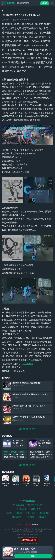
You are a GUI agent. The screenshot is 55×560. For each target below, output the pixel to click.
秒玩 (33, 556)
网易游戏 (19, 513)
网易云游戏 (28, 364)
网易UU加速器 (44, 513)
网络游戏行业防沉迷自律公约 (27, 537)
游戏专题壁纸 (30, 501)
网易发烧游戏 (29, 517)
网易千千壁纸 (30, 513)
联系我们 (24, 531)
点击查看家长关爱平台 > (29, 540)
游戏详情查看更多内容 (27, 429)
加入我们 (39, 531)
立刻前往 (44, 3)
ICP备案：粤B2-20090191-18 (27, 544)
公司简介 (7, 529)
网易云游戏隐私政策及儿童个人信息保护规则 (34, 529)
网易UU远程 (42, 517)
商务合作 (31, 531)
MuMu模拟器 (16, 517)
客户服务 (15, 529)
